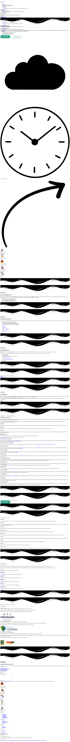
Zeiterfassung (4, 7)
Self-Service (4, 13)
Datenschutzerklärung (8, 681)
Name (1, 672)
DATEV (16, 471)
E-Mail (1, 673)
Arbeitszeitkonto (24, 475)
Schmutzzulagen (31, 425)
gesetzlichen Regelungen (49, 444)
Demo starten (5, 36)
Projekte (3, 16)
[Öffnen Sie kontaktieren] (0, 741)
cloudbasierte (39, 447)
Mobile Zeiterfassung (3, 437)
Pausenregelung (57, 431)
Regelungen (17, 451)
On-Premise (22, 447)
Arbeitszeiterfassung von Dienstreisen (15, 441)
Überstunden (9, 475)
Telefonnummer (2, 674)
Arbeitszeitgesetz (38, 444)
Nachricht (1, 680)
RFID (14, 320)
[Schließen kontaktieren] (1, 741)
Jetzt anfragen (16, 36)
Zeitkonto (15, 475)
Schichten (40, 428)
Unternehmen (2, 671)
